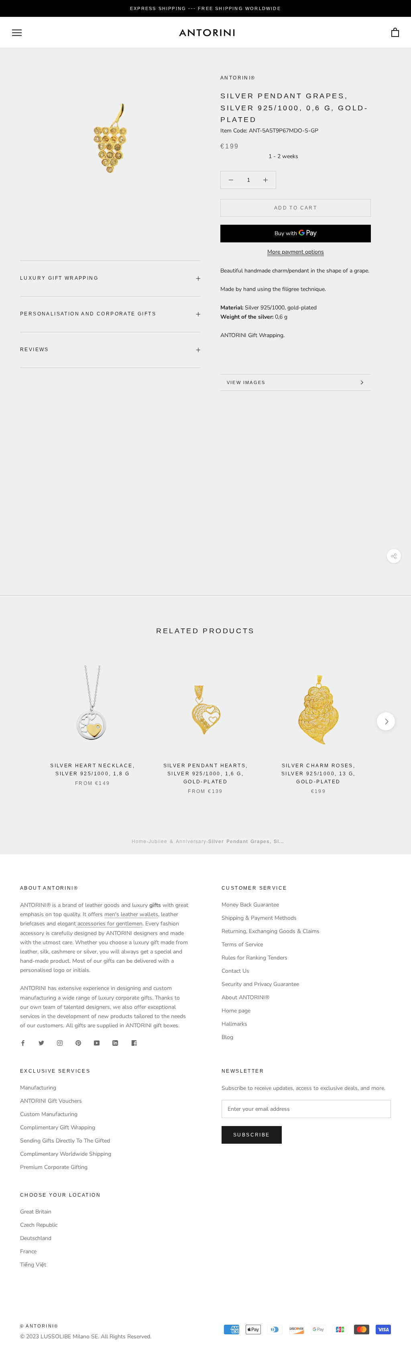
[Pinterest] (78, 1042)
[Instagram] (60, 1042)
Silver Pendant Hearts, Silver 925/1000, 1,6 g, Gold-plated (205, 774)
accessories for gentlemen (109, 923)
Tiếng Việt (33, 1265)
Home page (236, 1010)
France (28, 1251)
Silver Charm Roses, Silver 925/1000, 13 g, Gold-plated (318, 774)
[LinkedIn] (115, 1042)
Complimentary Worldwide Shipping (65, 1154)
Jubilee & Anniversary (177, 841)
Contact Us (235, 971)
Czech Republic (38, 1225)
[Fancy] (133, 1042)
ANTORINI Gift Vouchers (51, 1101)
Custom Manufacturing (48, 1114)
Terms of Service (242, 944)
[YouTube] (97, 1042)
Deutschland (35, 1238)
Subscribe (251, 1135)
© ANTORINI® (39, 1325)
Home (139, 841)
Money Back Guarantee (250, 905)
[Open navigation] (17, 32)
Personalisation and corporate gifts (88, 314)
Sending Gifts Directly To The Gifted (65, 1141)
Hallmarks (234, 1024)
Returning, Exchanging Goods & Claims (270, 931)
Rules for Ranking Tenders (254, 958)
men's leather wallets (131, 914)
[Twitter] (41, 1042)
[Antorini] (207, 32)
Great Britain (35, 1212)
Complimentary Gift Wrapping (57, 1127)
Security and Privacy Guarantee (260, 984)
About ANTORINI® (245, 997)
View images (246, 382)
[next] (386, 721)
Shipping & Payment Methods (259, 918)
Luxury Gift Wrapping (59, 278)
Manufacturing (38, 1088)
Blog (227, 1037)
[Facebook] (23, 1042)
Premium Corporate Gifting (53, 1167)
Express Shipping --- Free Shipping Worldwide (205, 8)
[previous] (25, 721)
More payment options (295, 252)
